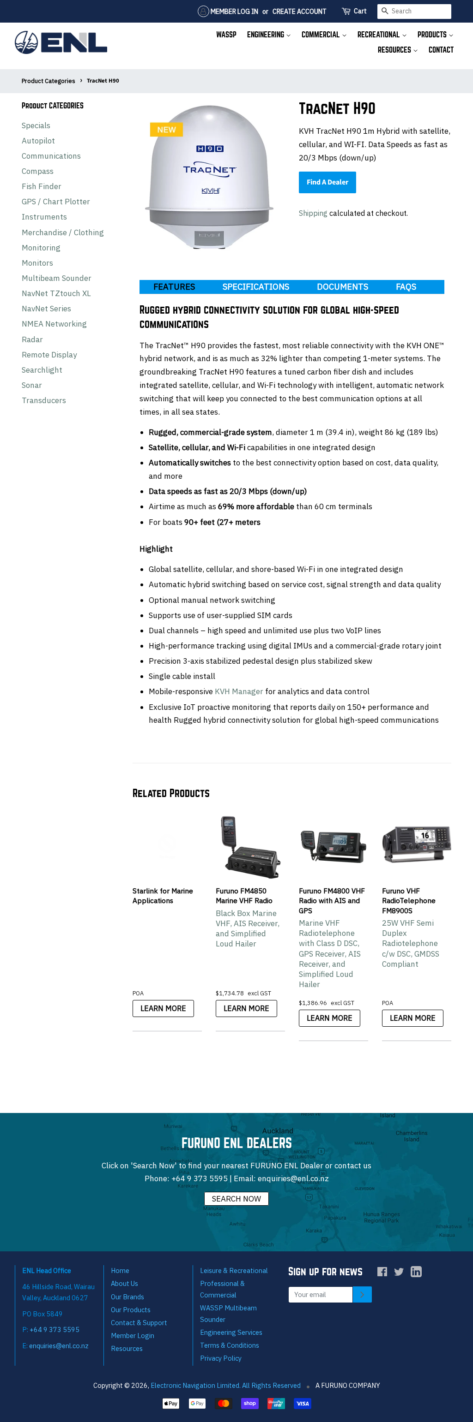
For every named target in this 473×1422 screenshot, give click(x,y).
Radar (32, 339)
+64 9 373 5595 (199, 1178)
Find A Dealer (327, 182)
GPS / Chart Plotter (56, 201)
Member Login (132, 1335)
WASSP (226, 35)
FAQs (406, 286)
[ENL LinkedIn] (416, 1273)
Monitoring (41, 248)
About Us (124, 1283)
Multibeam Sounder (56, 278)
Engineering (266, 35)
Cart (360, 11)
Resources (395, 50)
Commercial (322, 35)
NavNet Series (46, 308)
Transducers (44, 400)
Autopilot (38, 141)
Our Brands (127, 1296)
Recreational (380, 35)
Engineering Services (231, 1332)
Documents (342, 286)
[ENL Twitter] (399, 1273)
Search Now (236, 1199)
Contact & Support (139, 1322)
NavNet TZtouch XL (56, 293)
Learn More (163, 1008)
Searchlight (42, 370)
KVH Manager (239, 691)
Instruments (44, 217)
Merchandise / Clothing (63, 232)
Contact (441, 50)
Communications (51, 156)
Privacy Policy (221, 1358)
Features (174, 286)
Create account (300, 11)
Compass (38, 171)
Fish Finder (41, 186)
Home (120, 1270)
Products (433, 35)
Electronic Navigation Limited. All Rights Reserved (226, 1385)
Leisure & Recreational (234, 1270)
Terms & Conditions (229, 1345)
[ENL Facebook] (382, 1273)
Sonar (32, 385)
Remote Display (49, 355)
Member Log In (233, 11)
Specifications (256, 286)
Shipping (313, 213)
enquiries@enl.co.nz (293, 1178)
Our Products (131, 1309)
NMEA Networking (54, 324)
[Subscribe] (362, 1294)
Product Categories (48, 81)
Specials (36, 125)
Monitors (37, 263)
